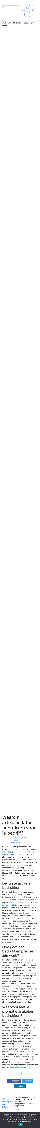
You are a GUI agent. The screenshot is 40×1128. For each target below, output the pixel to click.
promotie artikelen (10, 905)
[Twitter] (27, 14)
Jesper (15, 840)
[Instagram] (31, 8)
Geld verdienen (16, 842)
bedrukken (20, 1074)
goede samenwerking (17, 1067)
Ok (21, 1125)
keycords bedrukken (10, 854)
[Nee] (37, 1120)
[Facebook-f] (24, 8)
